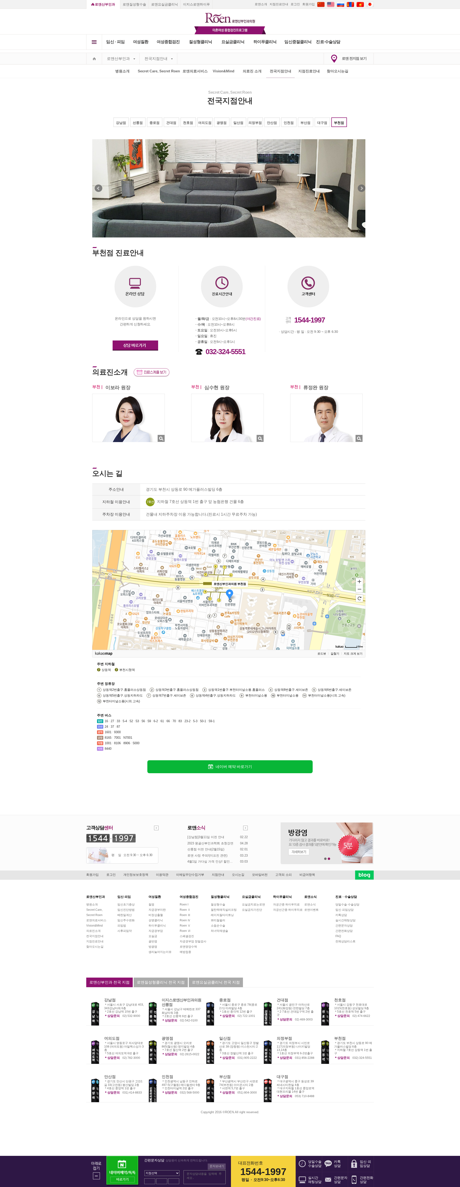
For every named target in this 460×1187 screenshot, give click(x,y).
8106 (117, 743)
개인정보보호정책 (135, 874)
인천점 (289, 123)
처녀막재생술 (219, 931)
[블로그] (364, 874)
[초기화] (359, 598)
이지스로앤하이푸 (196, 4)
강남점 (121, 123)
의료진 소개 (252, 71)
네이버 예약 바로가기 (234, 767)
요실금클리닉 (233, 42)
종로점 (155, 123)
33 (118, 721)
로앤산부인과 (105, 4)
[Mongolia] (350, 4)
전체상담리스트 (345, 941)
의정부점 (255, 123)
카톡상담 (341, 915)
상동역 (106, 670)
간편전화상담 (344, 931)
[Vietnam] (360, 4)
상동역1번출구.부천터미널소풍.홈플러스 (236, 689)
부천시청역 (127, 670)
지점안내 (218, 874)
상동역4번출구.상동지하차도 (216, 695)
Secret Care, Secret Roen (159, 71)
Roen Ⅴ (185, 925)
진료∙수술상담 (328, 42)
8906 (126, 743)
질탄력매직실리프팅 (224, 909)
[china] (321, 4)
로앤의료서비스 (195, 71)
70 (174, 721)
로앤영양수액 (188, 946)
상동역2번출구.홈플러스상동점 (124, 689)
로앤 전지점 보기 (354, 58)
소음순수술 (218, 925)
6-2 (156, 721)
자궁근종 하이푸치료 (286, 904)
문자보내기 (217, 1166)
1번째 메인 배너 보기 (325, 859)
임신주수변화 (126, 920)
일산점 (238, 123)
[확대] (359, 581)
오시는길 (238, 874)
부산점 (305, 123)
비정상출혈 (156, 915)
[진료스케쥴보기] (151, 372)
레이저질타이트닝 (222, 915)
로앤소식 (310, 904)
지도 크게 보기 (353, 653)
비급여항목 (307, 874)
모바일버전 (260, 874)
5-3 (195, 721)
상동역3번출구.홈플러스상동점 (177, 689)
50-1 (203, 721)
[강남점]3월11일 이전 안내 (205, 837)
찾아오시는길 (337, 71)
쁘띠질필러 (218, 920)
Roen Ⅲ (185, 915)
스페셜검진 (187, 936)
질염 (151, 904)
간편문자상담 (344, 925)
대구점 (322, 123)
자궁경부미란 (157, 909)
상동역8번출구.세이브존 (291, 689)
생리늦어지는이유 (160, 952)
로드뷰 (321, 653)
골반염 (153, 941)
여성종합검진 (168, 42)
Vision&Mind (223, 71)
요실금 (153, 936)
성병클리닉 (156, 920)
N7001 (127, 737)
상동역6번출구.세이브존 (334, 689)
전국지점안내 (155, 59)
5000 (136, 743)
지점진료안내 (279, 4)
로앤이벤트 (311, 909)
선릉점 (138, 123)
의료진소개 (93, 931)
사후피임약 (124, 931)
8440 (108, 748)
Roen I (184, 904)
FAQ (338, 936)
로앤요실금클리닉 (164, 4)
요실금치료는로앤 (253, 904)
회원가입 (308, 4)
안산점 (272, 123)
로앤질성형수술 (134, 4)
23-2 (187, 721)
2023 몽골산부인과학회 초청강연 (210, 843)
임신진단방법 (126, 909)
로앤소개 (261, 4)
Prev (98, 188)
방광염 (153, 946)
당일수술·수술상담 (347, 904)
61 (162, 721)
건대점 (171, 123)
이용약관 (162, 874)
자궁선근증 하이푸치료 (288, 909)
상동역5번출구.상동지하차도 (123, 695)
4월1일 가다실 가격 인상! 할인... (210, 861)
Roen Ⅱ (185, 909)
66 (168, 721)
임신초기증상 (126, 904)
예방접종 (185, 952)
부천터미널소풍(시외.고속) (326, 695)
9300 (117, 732)
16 (106, 721)
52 (131, 721)
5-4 (125, 721)
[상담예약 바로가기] (135, 338)
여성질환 (141, 42)
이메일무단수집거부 (190, 874)
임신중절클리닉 (297, 42)
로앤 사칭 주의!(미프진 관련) (207, 855)
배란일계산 (124, 915)
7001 (117, 737)
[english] (330, 4)
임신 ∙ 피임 (115, 42)
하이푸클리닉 (265, 42)
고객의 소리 (283, 874)
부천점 (339, 123)
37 (112, 726)
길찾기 (335, 653)
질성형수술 (218, 904)
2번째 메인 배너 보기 (329, 859)
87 (118, 726)
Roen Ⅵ (185, 931)
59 (149, 721)
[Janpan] (370, 4)
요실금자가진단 (252, 909)
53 (137, 721)
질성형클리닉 (200, 42)
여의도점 (205, 123)
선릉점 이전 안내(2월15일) (205, 849)
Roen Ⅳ (185, 920)
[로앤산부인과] (230, 15)
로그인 (295, 4)
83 (180, 721)
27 (112, 721)
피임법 (121, 925)
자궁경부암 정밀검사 (193, 941)
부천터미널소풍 (256, 695)
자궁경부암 (156, 931)
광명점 (222, 123)
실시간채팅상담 (345, 920)
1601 (108, 732)
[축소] (359, 589)
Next (361, 188)
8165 (108, 737)
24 (106, 726)
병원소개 (122, 71)
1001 (108, 743)
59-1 (212, 721)
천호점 (188, 123)
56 (143, 721)
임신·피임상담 (344, 909)
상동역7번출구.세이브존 (169, 695)
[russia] (340, 4)
